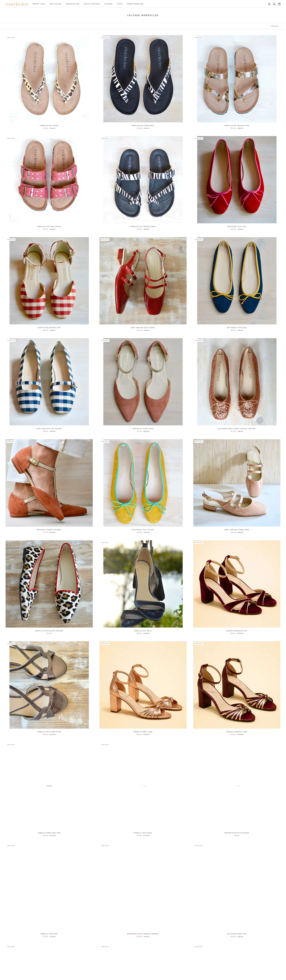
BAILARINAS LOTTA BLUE (236, 328)
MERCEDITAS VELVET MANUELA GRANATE (143, 934)
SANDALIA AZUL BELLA (143, 631)
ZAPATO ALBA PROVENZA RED (49, 328)
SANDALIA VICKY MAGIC (143, 833)
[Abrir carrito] (279, 4)
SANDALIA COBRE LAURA (142, 732)
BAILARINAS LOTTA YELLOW (143, 530)
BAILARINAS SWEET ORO (236, 934)
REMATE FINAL (39, 4)
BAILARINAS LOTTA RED (237, 227)
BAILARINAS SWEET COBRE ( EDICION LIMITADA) (237, 429)
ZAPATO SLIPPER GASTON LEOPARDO (49, 631)
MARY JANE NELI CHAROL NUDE (237, 530)
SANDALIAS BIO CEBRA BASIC (143, 126)
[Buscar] (274, 4)
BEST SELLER (55, 4)
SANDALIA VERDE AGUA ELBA (49, 833)
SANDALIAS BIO (72, 4)
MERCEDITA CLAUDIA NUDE (143, 429)
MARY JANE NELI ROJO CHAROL (143, 328)
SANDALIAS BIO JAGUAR (49, 126)
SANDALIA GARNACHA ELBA (236, 631)
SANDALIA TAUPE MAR (49, 934)
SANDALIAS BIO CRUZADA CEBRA (143, 227)
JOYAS (119, 4)
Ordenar (275, 26)
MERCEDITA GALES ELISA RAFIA (237, 833)
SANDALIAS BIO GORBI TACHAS (49, 227)
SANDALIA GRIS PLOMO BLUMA (49, 732)
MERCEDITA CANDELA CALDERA (49, 530)
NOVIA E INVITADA (92, 4)
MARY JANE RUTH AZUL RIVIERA (49, 429)
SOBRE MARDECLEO (135, 4)
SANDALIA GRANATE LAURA (236, 732)
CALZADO (108, 4)
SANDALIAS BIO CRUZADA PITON (236, 126)
